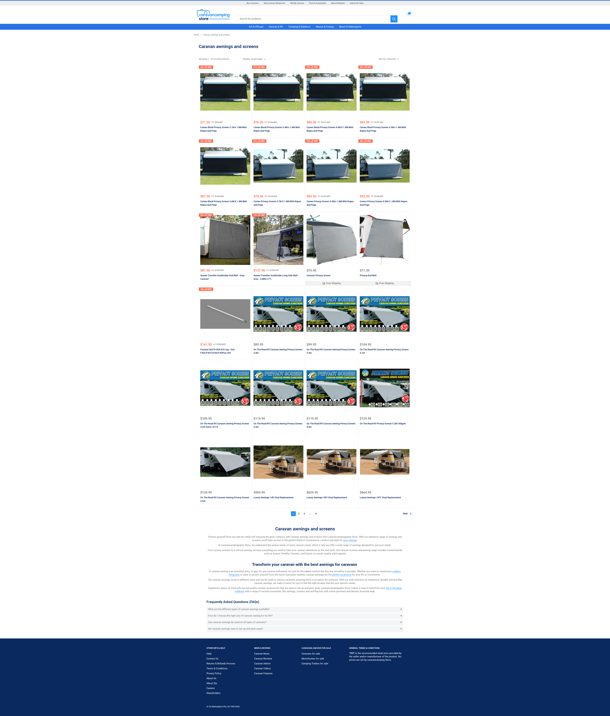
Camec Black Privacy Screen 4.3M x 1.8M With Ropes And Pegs (383, 129)
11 (316, 513)
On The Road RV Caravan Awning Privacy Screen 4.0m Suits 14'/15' (224, 425)
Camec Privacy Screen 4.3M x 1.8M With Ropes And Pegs (330, 203)
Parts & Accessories (317, 3)
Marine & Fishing (325, 26)
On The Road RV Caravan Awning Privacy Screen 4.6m (331, 425)
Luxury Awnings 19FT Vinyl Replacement (380, 497)
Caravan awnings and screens (216, 35)
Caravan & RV (276, 26)
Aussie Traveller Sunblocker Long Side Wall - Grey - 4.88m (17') (276, 277)
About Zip (212, 683)
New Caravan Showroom (274, 3)
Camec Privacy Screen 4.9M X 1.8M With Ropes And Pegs (383, 203)
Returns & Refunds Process (221, 663)
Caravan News (261, 653)
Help (209, 653)
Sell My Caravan (297, 3)
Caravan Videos (262, 668)
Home (196, 35)
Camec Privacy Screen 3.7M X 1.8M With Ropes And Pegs (277, 203)
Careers (211, 688)
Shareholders (213, 693)
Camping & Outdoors (299, 26)
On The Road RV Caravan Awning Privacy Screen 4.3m (278, 425)
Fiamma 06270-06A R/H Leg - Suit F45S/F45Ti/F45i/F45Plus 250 (217, 351)
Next (405, 513)
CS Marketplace (216, 706)
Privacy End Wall (368, 275)
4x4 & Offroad (256, 26)
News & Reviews (338, 3)
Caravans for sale (311, 653)
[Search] (393, 18)
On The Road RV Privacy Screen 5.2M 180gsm (383, 423)
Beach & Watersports (350, 26)
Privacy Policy (214, 673)
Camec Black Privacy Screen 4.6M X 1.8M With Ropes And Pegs (223, 203)
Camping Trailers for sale (315, 663)
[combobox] (313, 18)
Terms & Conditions (217, 668)
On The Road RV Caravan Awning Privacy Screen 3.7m (384, 351)
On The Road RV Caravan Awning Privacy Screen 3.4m (331, 351)
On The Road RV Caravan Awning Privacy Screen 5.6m (224, 499)
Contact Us (212, 658)
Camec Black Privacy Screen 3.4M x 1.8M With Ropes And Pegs (277, 129)
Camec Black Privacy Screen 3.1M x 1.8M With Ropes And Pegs (223, 129)
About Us (211, 678)
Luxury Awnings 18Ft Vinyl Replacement (327, 497)
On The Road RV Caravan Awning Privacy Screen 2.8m (278, 351)
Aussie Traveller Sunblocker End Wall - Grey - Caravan (223, 277)
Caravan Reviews (263, 658)
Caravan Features (263, 673)
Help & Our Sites (356, 3)
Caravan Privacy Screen (319, 275)
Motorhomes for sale (313, 658)
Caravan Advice (262, 663)
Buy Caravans (253, 3)
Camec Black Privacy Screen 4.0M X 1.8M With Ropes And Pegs (330, 129)
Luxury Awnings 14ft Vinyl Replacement (274, 497)
